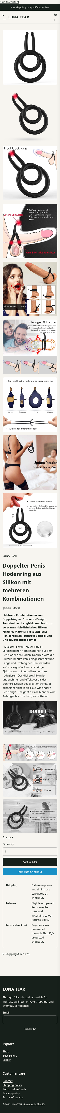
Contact (7, 1081)
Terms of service (13, 1097)
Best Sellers (10, 1055)
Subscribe (30, 1029)
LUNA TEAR (18, 17)
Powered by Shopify (34, 1104)
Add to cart (30, 861)
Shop (6, 1051)
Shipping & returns (18, 954)
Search (7, 1060)
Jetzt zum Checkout (30, 872)
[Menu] (4, 17)
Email (6, 1012)
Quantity (8, 844)
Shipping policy (12, 1085)
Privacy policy (11, 1093)
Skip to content (9, 2)
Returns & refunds (14, 1089)
